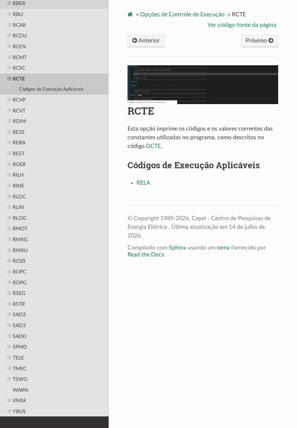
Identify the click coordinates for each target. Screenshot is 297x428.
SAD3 (19, 325)
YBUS (19, 411)
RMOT (20, 228)
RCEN (19, 46)
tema (223, 248)
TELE (18, 358)
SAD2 (19, 314)
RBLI (18, 14)
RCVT (19, 111)
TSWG (20, 379)
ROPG (19, 282)
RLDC (19, 196)
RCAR (19, 25)
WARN (20, 390)
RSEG (19, 293)
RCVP (19, 100)
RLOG (19, 218)
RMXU (20, 250)
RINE (18, 186)
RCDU (20, 35)
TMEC (19, 368)
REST (19, 153)
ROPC (19, 272)
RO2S (19, 261)
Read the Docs (145, 255)
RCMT (20, 57)
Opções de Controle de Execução (182, 14)
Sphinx (177, 248)
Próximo (257, 41)
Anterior (148, 41)
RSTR (19, 304)
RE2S (19, 132)
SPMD (20, 347)
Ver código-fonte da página (242, 25)
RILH (18, 175)
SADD (20, 336)
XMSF (19, 400)
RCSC (19, 68)
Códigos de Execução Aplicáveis (51, 89)
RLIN (18, 207)
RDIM (19, 121)
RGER (19, 164)
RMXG (20, 239)
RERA (19, 142)
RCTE (19, 79)
